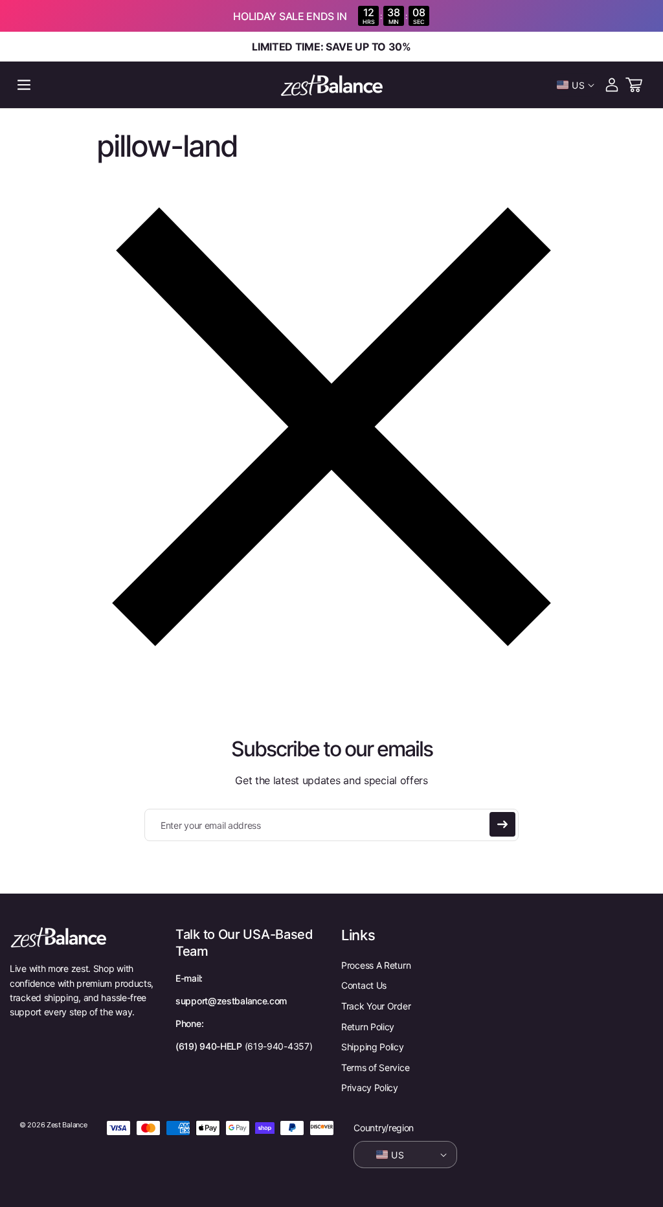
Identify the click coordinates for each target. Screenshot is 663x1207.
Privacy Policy (369, 1087)
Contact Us (364, 985)
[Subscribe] (502, 824)
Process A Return (375, 965)
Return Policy (367, 1026)
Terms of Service (375, 1067)
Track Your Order (375, 1005)
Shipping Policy (372, 1046)
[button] (24, 85)
